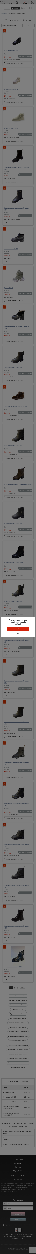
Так (18, 629)
